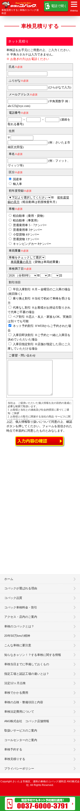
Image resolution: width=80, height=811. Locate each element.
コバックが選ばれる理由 (20, 588)
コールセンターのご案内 (20, 740)
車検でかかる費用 (16, 692)
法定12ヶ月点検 (15, 683)
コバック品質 (13, 598)
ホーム (8, 579)
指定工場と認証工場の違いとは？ (26, 673)
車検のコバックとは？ (19, 626)
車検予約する (13, 749)
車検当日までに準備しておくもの (26, 664)
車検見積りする (14, 759)
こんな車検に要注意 (17, 645)
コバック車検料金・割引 (20, 607)
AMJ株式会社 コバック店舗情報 (26, 721)
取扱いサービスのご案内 (20, 730)
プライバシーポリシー (19, 768)
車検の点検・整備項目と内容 (23, 702)
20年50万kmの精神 (17, 635)
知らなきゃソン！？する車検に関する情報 (32, 654)
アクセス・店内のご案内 (20, 616)
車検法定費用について (19, 711)
